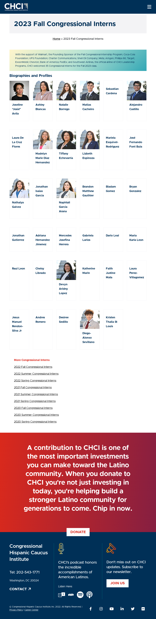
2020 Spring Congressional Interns (35, 421)
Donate (78, 532)
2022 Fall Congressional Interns (33, 367)
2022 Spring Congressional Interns (35, 380)
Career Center (31, 610)
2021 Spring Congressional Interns (35, 401)
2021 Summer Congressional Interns (36, 394)
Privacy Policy (16, 610)
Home (56, 39)
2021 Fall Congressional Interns (33, 387)
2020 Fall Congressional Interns (33, 408)
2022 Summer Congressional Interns (36, 374)
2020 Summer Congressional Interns (36, 415)
